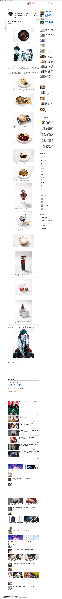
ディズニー (42, 166)
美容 (41, 190)
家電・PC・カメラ (43, 182)
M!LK (44, 202)
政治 (41, 185)
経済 (41, 188)
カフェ (9, 382)
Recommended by (34, 458)
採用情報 (24, 597)
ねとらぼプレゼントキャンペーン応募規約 (46, 220)
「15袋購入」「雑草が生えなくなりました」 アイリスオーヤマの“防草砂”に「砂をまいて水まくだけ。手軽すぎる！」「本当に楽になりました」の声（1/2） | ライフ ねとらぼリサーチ (47, 147)
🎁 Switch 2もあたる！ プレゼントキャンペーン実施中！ (6, 0)
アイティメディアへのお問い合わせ (45, 223)
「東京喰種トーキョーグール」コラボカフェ (15, 384)
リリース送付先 (42, 225)
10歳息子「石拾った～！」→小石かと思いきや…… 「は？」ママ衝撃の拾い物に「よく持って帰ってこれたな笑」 (49, 77)
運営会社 (21, 597)
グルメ (42, 163)
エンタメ (42, 157)
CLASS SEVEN (46, 205)
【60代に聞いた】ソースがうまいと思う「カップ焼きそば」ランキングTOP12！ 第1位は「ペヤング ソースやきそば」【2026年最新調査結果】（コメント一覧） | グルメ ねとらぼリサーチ (47, 141)
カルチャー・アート (44, 160)
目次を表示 (36, 23)
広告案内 (8, 597)
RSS (19, 597)
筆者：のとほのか (13, 391)
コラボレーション (14, 382)
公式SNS (5, 597)
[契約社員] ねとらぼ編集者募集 (44, 222)
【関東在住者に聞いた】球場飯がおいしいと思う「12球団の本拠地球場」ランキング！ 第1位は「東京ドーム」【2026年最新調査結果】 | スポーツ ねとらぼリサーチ (47, 123)
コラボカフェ (33, 25)
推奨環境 (26, 597)
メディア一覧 (2, 597)
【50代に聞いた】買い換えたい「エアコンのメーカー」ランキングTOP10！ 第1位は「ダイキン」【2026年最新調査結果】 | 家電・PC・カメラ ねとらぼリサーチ (47, 135)
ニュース (42, 168)
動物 (41, 179)
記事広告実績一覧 (43, 228)
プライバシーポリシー (15, 597)
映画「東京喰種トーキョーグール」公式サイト (15, 385)
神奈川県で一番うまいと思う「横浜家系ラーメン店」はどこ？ (49, 110)
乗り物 (42, 174)
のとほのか (37, 19)
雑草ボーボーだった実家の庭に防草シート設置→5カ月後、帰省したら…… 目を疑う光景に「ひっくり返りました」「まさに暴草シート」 (49, 67)
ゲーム (42, 165)
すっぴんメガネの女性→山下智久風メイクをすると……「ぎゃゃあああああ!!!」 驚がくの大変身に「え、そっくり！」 (49, 72)
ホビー (42, 171)
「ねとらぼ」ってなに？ (44, 217)
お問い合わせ (11, 597)
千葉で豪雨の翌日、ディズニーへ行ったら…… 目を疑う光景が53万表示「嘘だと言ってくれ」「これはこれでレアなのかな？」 (49, 31)
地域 (41, 180)
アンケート (42, 83)
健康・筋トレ (43, 177)
